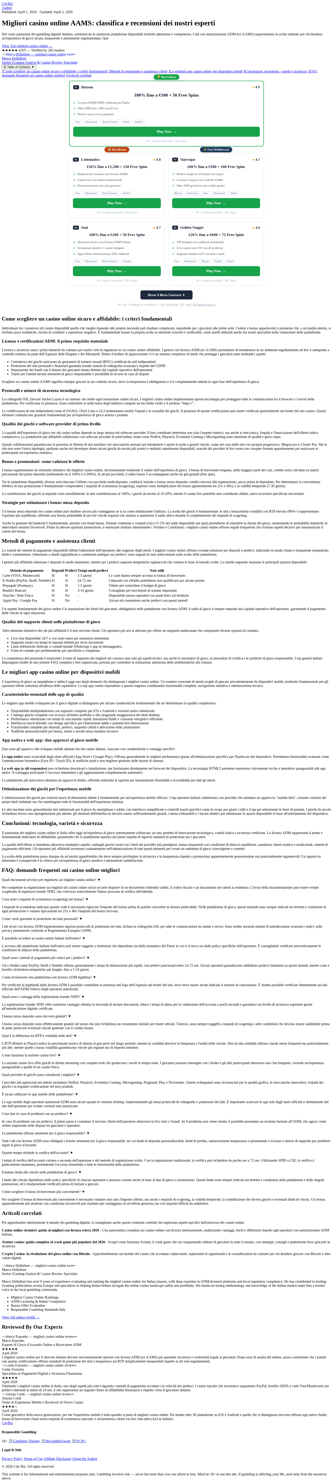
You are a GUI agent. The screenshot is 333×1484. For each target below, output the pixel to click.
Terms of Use (33, 1459)
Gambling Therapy (24, 1441)
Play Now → (166, 132)
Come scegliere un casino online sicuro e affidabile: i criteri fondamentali (54, 71)
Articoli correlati (78, 75)
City (7, 4)
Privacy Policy (12, 1459)
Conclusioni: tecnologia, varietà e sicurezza (275, 71)
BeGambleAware (55, 1441)
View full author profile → (21, 1317)
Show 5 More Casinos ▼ (166, 295)
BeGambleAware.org (204, 304)
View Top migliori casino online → (27, 46)
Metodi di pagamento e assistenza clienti (137, 71)
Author (7, 8)
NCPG (78, 1441)
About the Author (84, 1459)
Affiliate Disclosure (57, 1459)
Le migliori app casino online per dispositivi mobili (205, 71)
